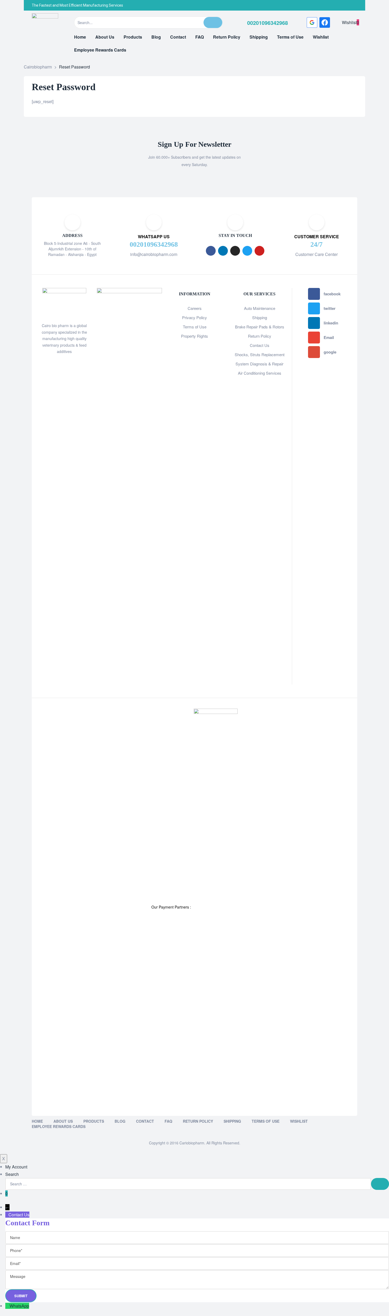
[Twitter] (330, 5)
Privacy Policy (194, 317)
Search (12, 1174)
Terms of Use (194, 326)
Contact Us (259, 345)
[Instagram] (341, 5)
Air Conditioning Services (259, 373)
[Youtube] (259, 251)
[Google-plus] (352, 5)
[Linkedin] (223, 251)
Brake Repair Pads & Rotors (259, 326)
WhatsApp (19, 1306)
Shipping (259, 317)
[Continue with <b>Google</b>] (312, 22)
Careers (195, 308)
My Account (16, 1167)
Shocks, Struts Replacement (259, 354)
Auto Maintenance (259, 308)
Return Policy (259, 336)
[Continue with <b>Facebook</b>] (324, 22)
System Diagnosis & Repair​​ (259, 363)
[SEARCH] (380, 1184)
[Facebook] (320, 5)
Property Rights (194, 336)
